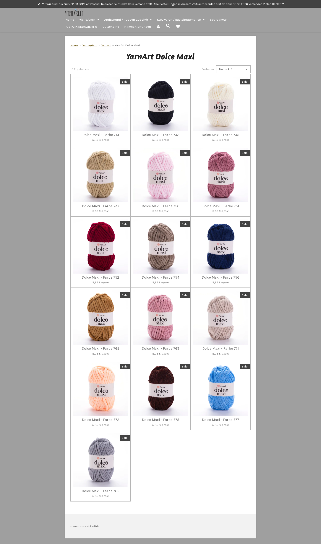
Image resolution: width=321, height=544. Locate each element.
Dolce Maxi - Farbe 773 (100, 420)
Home (74, 45)
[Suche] (168, 26)
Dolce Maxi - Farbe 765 (100, 349)
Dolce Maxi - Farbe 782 (100, 491)
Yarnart (106, 45)
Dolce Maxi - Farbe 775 (160, 420)
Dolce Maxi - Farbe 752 (100, 277)
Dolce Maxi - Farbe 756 (220, 277)
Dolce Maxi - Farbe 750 (160, 206)
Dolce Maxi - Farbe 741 (100, 135)
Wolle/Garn (89, 45)
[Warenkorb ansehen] (178, 26)
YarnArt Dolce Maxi (127, 45)
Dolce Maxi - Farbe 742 (160, 135)
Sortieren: (208, 69)
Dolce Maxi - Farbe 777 (220, 420)
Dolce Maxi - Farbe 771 (220, 349)
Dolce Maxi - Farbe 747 (100, 206)
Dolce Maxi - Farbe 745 (220, 135)
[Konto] (158, 26)
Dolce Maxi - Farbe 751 (220, 206)
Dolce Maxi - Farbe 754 (160, 277)
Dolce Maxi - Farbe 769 (160, 349)
